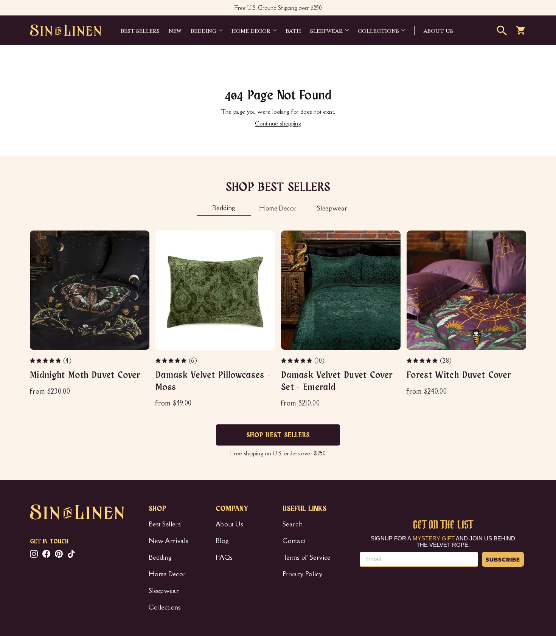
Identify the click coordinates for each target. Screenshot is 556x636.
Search (293, 524)
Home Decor (250, 30)
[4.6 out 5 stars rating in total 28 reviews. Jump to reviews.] (423, 360)
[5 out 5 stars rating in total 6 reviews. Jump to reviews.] (171, 360)
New (175, 30)
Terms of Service (307, 557)
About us (438, 30)
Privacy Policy (302, 574)
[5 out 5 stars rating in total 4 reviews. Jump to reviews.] (46, 360)
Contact (294, 541)
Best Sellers (140, 30)
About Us (230, 524)
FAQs (224, 557)
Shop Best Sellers (278, 435)
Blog (222, 541)
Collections (378, 30)
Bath (293, 30)
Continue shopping (278, 123)
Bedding (203, 30)
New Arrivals (168, 541)
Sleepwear (326, 30)
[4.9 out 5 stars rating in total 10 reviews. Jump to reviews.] (297, 360)
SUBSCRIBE (503, 559)
